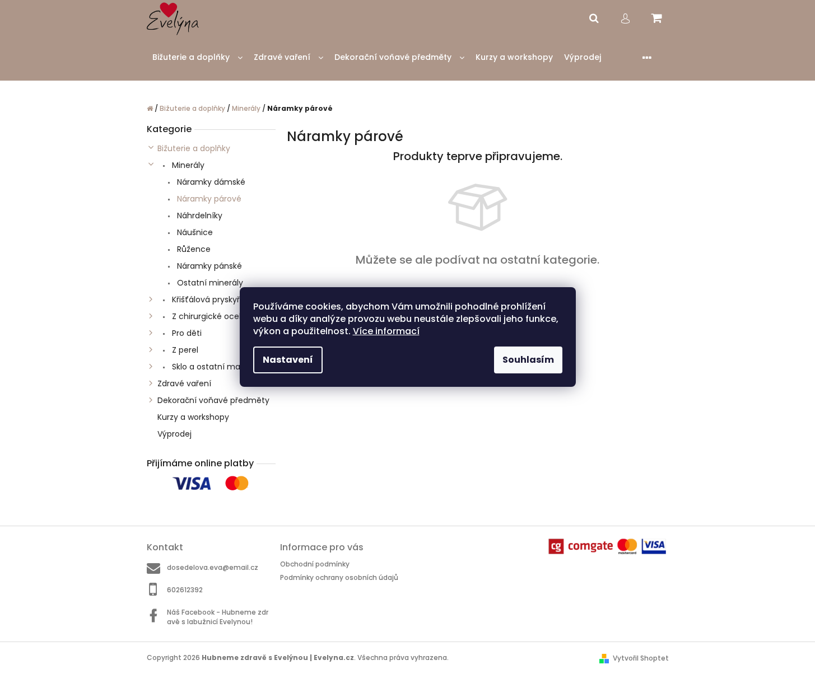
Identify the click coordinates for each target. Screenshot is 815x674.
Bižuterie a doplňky (193, 148)
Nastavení (288, 359)
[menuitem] (197, 57)
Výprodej (174, 433)
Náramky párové (208, 198)
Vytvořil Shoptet (641, 658)
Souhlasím (528, 359)
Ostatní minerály (209, 282)
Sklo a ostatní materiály (217, 366)
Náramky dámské (210, 182)
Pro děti (186, 333)
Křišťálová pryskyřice (211, 299)
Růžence (193, 249)
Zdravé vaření (184, 383)
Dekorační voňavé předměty (213, 400)
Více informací (386, 331)
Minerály (187, 165)
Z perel (184, 349)
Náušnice (194, 232)
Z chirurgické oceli (206, 316)
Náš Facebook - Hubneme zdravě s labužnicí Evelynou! (217, 616)
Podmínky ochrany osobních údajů (339, 577)
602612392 (185, 590)
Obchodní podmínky (315, 564)
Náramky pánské (208, 266)
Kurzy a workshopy (193, 417)
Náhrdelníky (198, 215)
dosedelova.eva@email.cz (212, 567)
